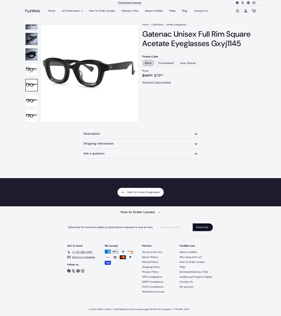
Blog (184, 10)
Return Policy (150, 257)
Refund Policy (150, 262)
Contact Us (201, 10)
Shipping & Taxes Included (156, 82)
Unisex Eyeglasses (176, 24)
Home (51, 10)
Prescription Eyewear (129, 2)
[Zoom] (90, 73)
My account (187, 286)
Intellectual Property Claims (196, 277)
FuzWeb (32, 11)
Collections (157, 24)
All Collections (71, 10)
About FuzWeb (154, 10)
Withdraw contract (153, 291)
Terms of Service (152, 252)
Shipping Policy (151, 267)
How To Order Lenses (102, 10)
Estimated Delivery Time (194, 271)
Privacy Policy (150, 271)
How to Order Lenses (141, 212)
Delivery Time (130, 10)
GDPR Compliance (152, 281)
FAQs (172, 10)
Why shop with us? (191, 257)
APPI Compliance (152, 277)
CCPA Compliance (153, 286)
